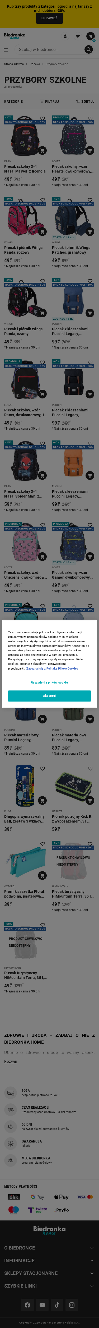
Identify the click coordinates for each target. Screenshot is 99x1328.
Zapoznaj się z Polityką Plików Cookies (52, 668)
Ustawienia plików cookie (49, 682)
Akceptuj (49, 696)
